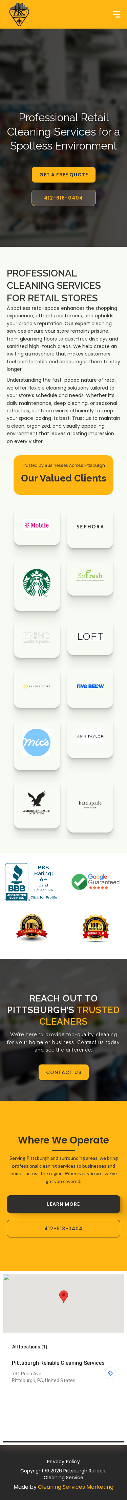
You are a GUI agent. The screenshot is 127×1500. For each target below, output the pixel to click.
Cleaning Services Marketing (75, 1487)
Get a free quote (63, 174)
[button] (116, 14)
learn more (63, 1204)
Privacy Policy (63, 1461)
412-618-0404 (63, 197)
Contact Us (63, 1072)
